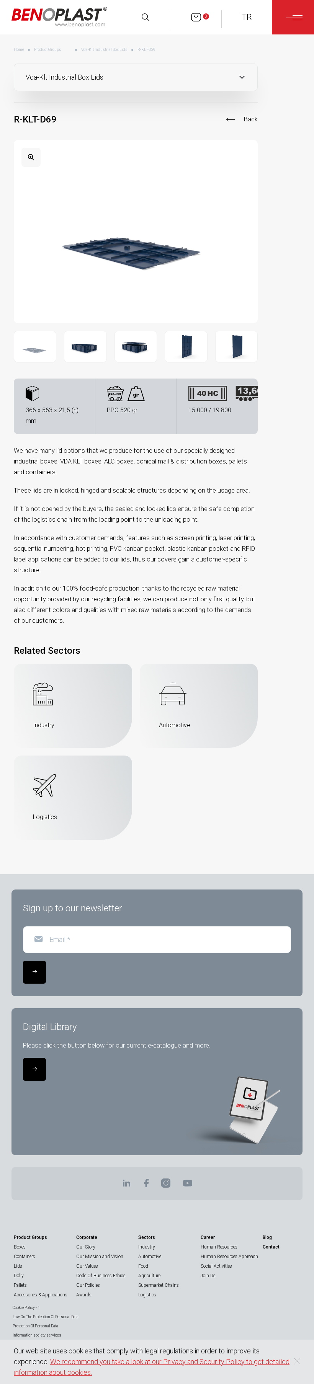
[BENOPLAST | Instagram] (165, 1185)
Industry (146, 1247)
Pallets (20, 1285)
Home (19, 49)
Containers (24, 1256)
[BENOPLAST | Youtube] (187, 1185)
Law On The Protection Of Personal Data (45, 1317)
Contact (271, 1247)
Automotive (149, 1256)
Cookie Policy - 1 (26, 1308)
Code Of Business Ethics (101, 1275)
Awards (84, 1295)
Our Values (87, 1266)
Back (251, 119)
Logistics (147, 1295)
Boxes (20, 1247)
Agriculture (149, 1275)
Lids (18, 1266)
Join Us (208, 1275)
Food (143, 1266)
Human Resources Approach (229, 1256)
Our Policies (88, 1285)
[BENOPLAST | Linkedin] (126, 1185)
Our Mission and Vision (99, 1256)
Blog (267, 1237)
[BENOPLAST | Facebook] (146, 1185)
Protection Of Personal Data (35, 1326)
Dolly (19, 1275)
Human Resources (219, 1247)
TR (247, 17)
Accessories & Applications (40, 1295)
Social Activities (216, 1266)
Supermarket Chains (158, 1285)
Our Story (85, 1247)
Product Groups (47, 49)
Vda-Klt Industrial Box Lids (104, 49)
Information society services (37, 1335)
